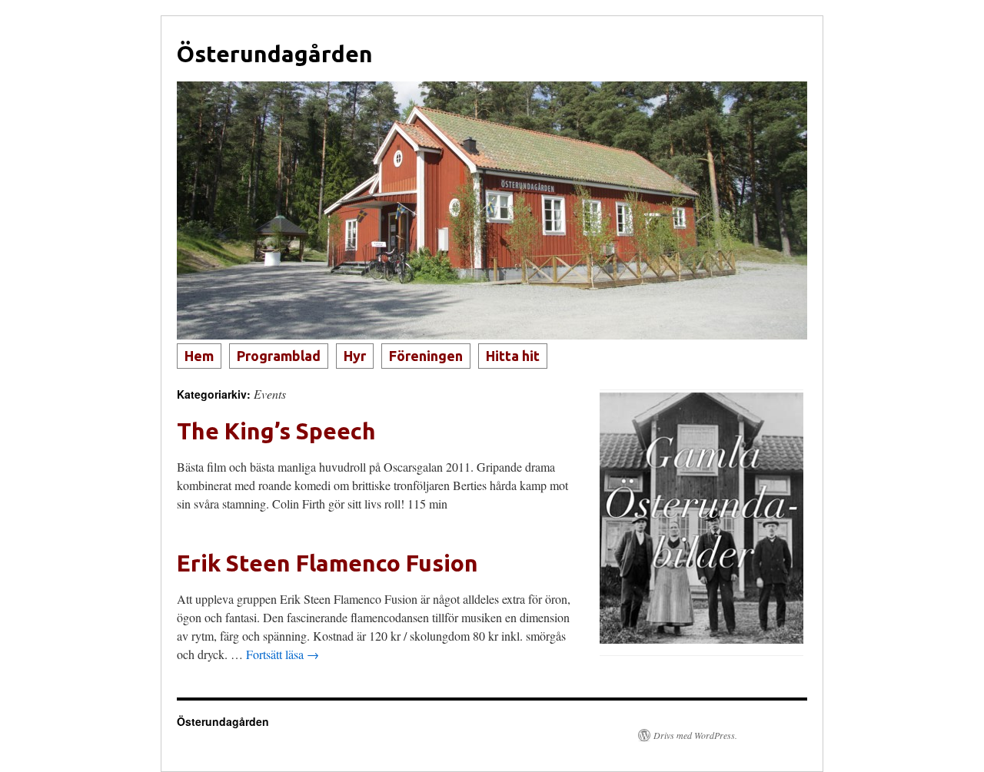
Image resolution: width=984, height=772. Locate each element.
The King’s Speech (276, 431)
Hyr (355, 355)
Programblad (279, 355)
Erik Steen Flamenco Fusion (327, 563)
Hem (199, 355)
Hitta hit (513, 355)
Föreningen (426, 355)
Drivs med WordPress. (695, 735)
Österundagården (275, 54)
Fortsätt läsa (282, 654)
